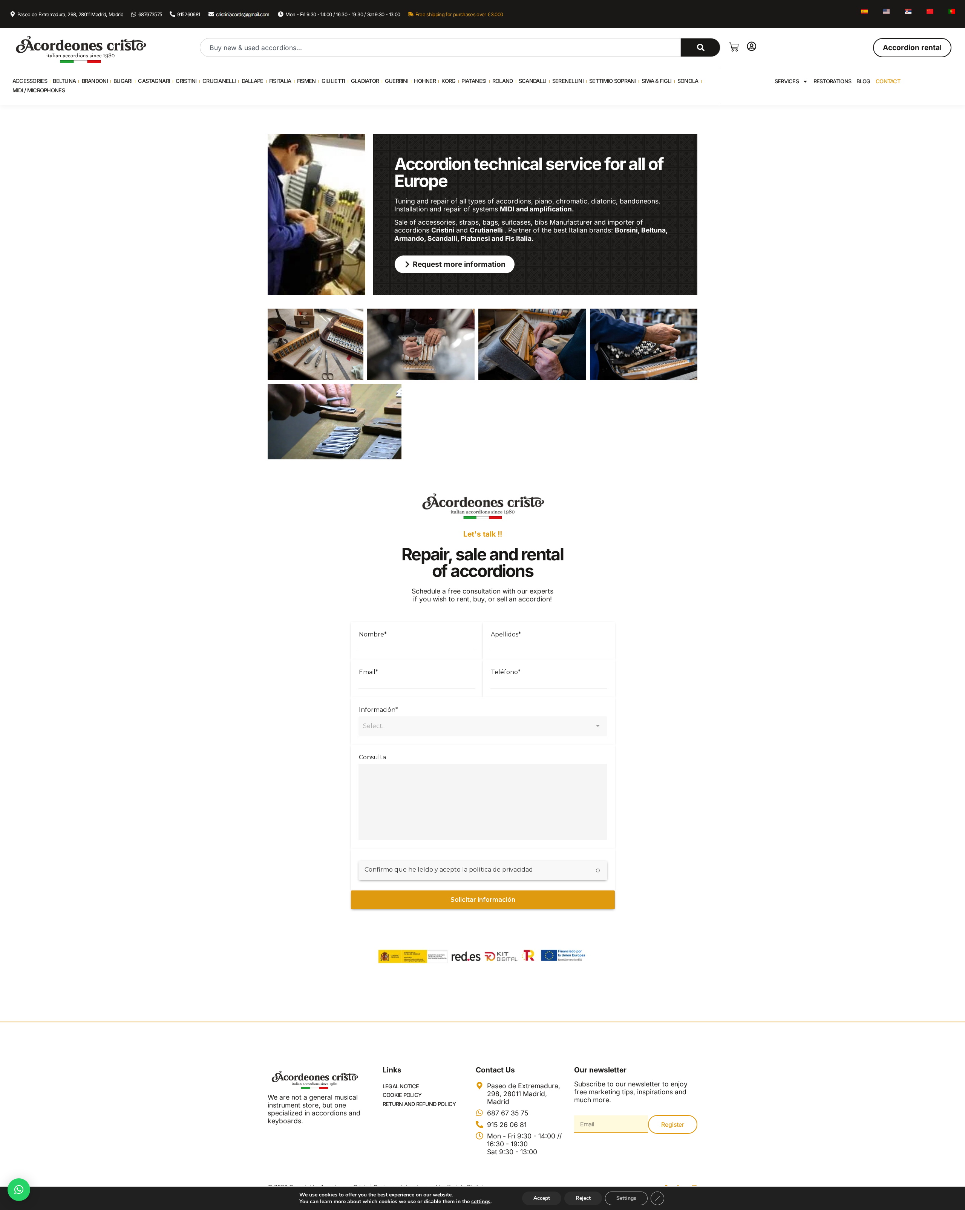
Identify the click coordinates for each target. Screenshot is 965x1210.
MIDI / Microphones (38, 90)
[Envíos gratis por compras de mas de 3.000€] (411, 14)
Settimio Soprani (612, 81)
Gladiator (365, 81)
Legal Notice (401, 1086)
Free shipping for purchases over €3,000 (459, 14)
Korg (448, 81)
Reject (583, 1198)
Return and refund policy (419, 1104)
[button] (19, 1189)
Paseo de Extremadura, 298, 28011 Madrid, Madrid (70, 14)
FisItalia (280, 81)
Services (787, 81)
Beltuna (64, 81)
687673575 (150, 14)
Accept (541, 1198)
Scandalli (533, 81)
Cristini (186, 81)
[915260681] (172, 14)
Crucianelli (219, 81)
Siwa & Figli (656, 81)
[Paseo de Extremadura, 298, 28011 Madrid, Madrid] (12, 14)
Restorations (832, 81)
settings (480, 1201)
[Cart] (734, 47)
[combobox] (440, 47)
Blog (863, 81)
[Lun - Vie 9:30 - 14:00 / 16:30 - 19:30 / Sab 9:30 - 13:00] (280, 14)
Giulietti (333, 81)
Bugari (122, 81)
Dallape (252, 81)
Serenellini (568, 81)
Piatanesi (474, 81)
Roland (502, 81)
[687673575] (133, 14)
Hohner (425, 81)
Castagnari (154, 81)
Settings (626, 1198)
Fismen (306, 81)
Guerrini (396, 81)
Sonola (687, 81)
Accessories (29, 81)
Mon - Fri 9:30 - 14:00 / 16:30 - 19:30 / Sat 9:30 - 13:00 (342, 14)
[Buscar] (700, 47)
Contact (888, 81)
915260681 (188, 14)
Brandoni (95, 81)
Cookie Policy (402, 1095)
